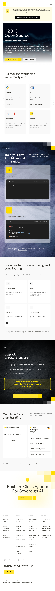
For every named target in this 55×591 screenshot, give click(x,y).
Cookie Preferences (27, 582)
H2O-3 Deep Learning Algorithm (39, 438)
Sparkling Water (20, 540)
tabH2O (18, 524)
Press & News (7, 524)
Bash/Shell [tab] (11, 181)
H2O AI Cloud (19, 535)
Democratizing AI (47, 528)
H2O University (33, 519)
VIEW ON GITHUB (29, 59)
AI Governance (46, 533)
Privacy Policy (16, 582)
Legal (30, 542)
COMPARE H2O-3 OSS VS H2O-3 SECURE (27, 17)
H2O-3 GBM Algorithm (37, 454)
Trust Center (32, 544)
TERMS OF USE (6, 582)
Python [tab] (10, 221)
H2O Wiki (31, 546)
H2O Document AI (20, 546)
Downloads (31, 530)
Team (4, 521)
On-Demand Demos (8, 537)
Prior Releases (12, 440)
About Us (5, 519)
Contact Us (6, 530)
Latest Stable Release (14, 434)
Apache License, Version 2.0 (28, 464)
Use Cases (31, 521)
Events (31, 533)
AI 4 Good (44, 537)
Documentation (33, 528)
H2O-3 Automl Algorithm (37, 449)
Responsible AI (46, 530)
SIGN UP (9, 571)
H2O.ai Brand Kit (34, 535)
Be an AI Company (47, 535)
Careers (5, 526)
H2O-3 (17, 537)
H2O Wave (18, 553)
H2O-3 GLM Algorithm (37, 443)
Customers (6, 528)
